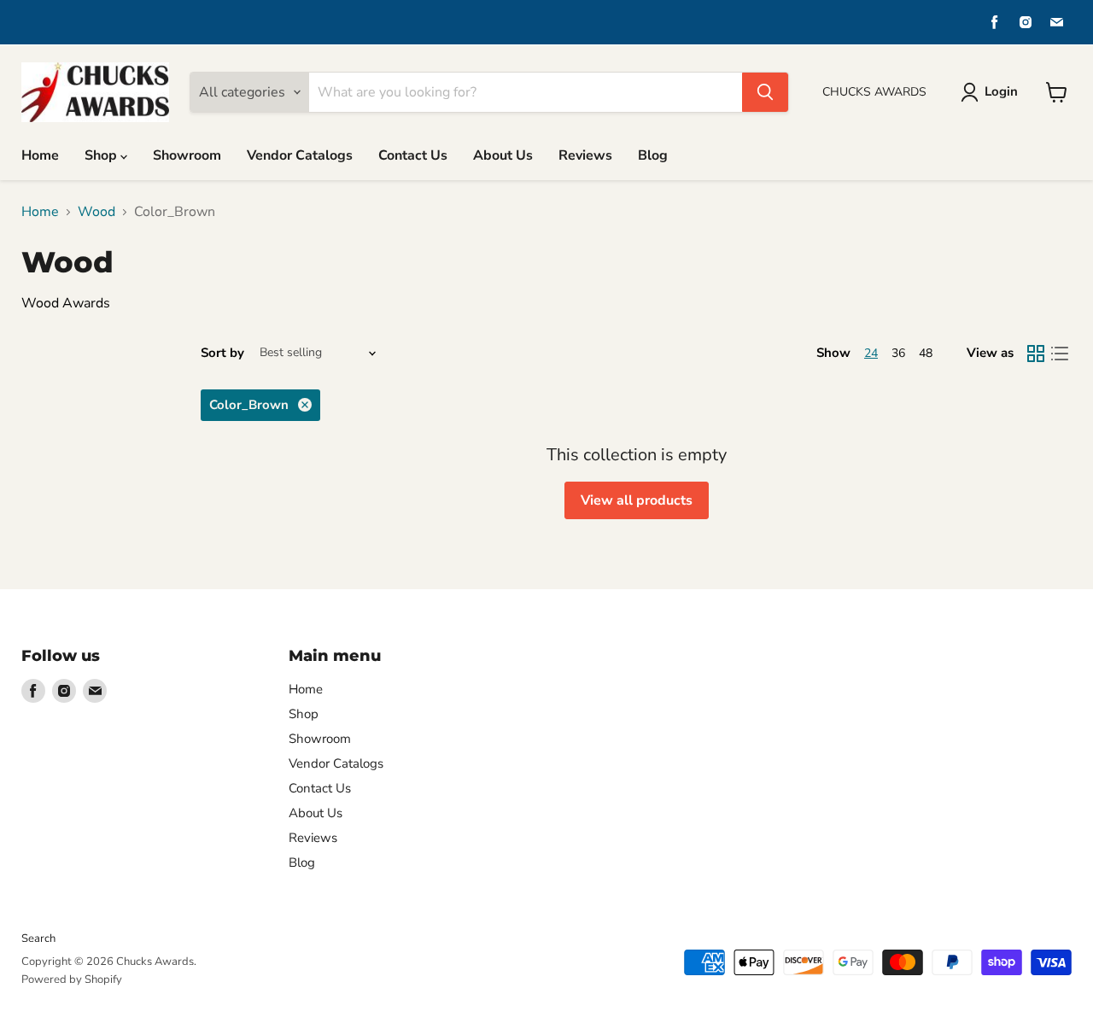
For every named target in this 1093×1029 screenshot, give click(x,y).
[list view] (1060, 353)
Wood (96, 211)
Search (38, 938)
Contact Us (412, 155)
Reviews (585, 155)
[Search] (765, 92)
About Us (503, 155)
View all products (637, 500)
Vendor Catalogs (300, 155)
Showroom (187, 155)
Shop (102, 155)
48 (925, 353)
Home (40, 155)
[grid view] (1036, 353)
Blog (653, 155)
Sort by (222, 353)
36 (898, 353)
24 (871, 353)
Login (1001, 91)
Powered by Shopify (71, 979)
